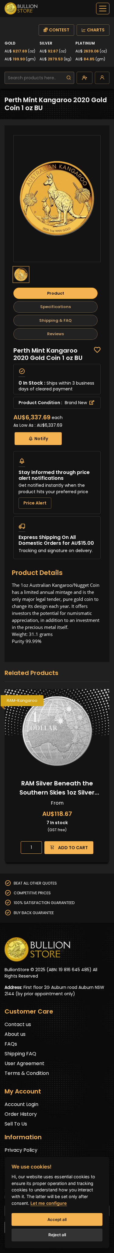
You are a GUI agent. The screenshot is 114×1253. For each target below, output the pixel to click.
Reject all (57, 1234)
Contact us (18, 1024)
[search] (68, 77)
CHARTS (96, 30)
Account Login (21, 1104)
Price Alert (35, 503)
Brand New (76, 403)
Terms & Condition (27, 1073)
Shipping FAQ (20, 1053)
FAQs (11, 1043)
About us (15, 1034)
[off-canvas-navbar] (102, 8)
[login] (102, 78)
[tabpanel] (57, 453)
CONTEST (59, 30)
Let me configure (48, 1203)
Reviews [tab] (55, 334)
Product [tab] (55, 293)
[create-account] (84, 78)
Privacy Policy (21, 1150)
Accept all (57, 1219)
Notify (41, 439)
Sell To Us (16, 1123)
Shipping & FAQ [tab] (55, 320)
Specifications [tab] (55, 307)
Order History (21, 1114)
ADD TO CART (72, 848)
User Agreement (24, 1063)
